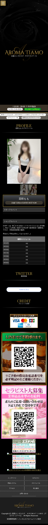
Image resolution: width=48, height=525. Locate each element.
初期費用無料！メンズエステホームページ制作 (24, 519)
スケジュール (36, 483)
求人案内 (36, 488)
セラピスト (35, 478)
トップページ (12, 478)
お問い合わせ (24, 493)
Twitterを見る (24, 289)
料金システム (12, 483)
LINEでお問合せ (33, 109)
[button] (3, 3)
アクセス (12, 488)
